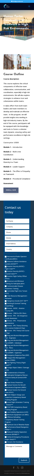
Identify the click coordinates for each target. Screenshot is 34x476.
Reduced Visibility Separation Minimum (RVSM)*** (16, 433)
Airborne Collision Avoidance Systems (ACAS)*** (15, 262)
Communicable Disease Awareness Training (14, 287)
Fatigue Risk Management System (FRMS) (15, 359)
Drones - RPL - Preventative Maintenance (15, 322)
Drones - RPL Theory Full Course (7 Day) (17, 332)
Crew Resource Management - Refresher (16, 297)
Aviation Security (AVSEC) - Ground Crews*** (15, 272)
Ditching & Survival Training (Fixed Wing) (15, 304)
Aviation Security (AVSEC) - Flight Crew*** (15, 267)
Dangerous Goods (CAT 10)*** (17, 301)
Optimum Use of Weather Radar (18, 425)
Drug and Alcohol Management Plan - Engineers (17, 336)
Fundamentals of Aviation (16, 373)
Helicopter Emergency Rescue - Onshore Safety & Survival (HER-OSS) (16, 377)
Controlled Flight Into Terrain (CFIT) (16, 292)
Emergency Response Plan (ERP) (18, 355)
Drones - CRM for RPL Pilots (16, 313)
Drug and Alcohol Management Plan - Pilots (17, 346)
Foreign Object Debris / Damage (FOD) (17, 369)
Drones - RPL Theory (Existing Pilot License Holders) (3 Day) (16, 327)
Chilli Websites (25, 473)
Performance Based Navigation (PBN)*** (17, 428)
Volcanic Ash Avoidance (15, 442)
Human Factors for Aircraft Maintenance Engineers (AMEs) (15, 386)
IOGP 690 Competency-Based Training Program (16, 408)
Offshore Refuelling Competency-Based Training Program (14, 419)
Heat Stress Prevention (15, 382)
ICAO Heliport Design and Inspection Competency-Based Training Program (15, 397)
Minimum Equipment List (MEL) (18, 415)
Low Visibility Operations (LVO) (17, 412)
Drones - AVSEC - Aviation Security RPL (14, 309)
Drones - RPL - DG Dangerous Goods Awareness (16, 317)
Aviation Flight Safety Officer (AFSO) (16, 277)
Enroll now (11, 190)
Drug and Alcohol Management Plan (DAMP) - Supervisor (17, 351)
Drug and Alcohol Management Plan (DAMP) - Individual (17, 341)
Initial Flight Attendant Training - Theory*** (17, 403)
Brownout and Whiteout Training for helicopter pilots (14, 282)
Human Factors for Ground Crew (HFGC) (15, 391)
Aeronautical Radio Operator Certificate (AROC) (16, 257)
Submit (24, 460)
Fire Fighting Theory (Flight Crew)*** (15, 364)
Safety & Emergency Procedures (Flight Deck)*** (17, 438)
